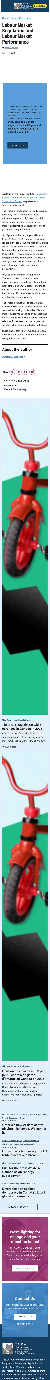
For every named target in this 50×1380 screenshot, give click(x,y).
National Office (21, 380)
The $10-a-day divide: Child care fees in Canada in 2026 (22, 727)
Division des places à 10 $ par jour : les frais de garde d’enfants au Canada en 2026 (23, 1075)
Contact (23, 1316)
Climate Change (8, 1163)
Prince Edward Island (10, 1144)
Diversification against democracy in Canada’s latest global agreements (23, 1192)
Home (5, 18)
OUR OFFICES (23, 1324)
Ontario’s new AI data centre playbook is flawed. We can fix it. (24, 1128)
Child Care (6, 720)
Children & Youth (17, 720)
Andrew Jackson (11, 47)
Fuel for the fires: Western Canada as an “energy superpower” (21, 1172)
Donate (15, 145)
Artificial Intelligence (10, 1114)
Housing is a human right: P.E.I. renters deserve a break (25, 1153)
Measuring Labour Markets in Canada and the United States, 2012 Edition (24, 197)
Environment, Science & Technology (32, 1114)
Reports (28, 720)
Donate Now (40, 6)
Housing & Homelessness (12, 1140)
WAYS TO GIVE (23, 1268)
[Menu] (8, 6)
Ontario (22, 1118)
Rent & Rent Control (27, 1144)
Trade (22, 1183)
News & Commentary (22, 18)
